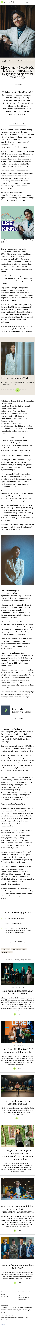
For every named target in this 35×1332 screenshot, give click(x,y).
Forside (3, 1324)
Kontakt (3, 1294)
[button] (17, 941)
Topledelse (5, 949)
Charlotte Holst (17, 82)
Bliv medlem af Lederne (24, 1297)
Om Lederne (21, 1295)
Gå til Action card (19, 123)
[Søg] (27, 2)
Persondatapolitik (22, 1299)
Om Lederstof (4, 1296)
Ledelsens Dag (6, 952)
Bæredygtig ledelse (19, 949)
